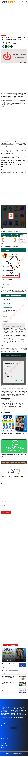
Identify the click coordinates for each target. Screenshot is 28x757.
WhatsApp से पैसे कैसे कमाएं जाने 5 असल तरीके (12, 476)
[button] (22, 2)
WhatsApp (4, 35)
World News (4, 727)
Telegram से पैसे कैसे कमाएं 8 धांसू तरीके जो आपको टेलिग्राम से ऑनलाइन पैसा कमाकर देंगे (9, 677)
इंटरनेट (18, 104)
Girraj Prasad (7, 42)
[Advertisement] (14, 743)
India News (3, 725)
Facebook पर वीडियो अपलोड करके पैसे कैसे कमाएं (9, 683)
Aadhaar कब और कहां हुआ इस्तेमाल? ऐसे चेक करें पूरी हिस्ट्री (10, 671)
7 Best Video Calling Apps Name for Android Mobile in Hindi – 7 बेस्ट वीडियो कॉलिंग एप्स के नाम (10, 665)
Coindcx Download (6, 689)
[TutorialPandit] (8, 2)
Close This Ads (14, 727)
